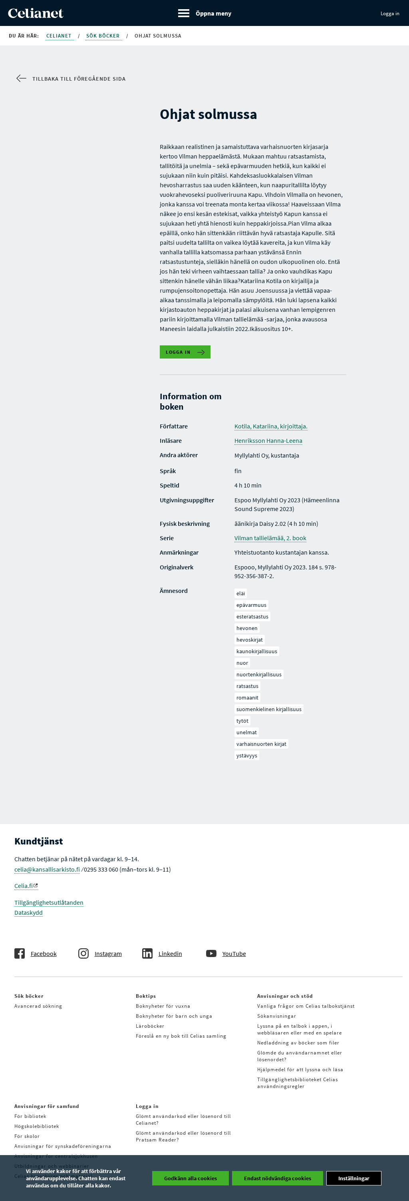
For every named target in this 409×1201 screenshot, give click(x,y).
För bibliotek (30, 1116)
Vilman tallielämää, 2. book (270, 538)
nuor (242, 662)
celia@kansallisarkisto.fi (47, 869)
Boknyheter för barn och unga (174, 1016)
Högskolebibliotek (36, 1126)
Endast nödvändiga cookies (277, 1178)
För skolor (27, 1136)
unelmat (246, 732)
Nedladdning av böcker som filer (298, 1042)
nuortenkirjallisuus (259, 674)
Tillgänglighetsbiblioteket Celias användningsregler (297, 1083)
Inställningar (353, 1178)
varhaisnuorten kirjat (261, 743)
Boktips (146, 996)
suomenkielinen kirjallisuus (269, 709)
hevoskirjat (249, 639)
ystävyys (246, 755)
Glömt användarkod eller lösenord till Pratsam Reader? (183, 1136)
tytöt (242, 720)
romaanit (247, 697)
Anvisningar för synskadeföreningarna (62, 1146)
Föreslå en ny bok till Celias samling (181, 1036)
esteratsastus (252, 616)
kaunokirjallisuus (256, 651)
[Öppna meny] (204, 13)
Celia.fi (23, 886)
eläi (240, 593)
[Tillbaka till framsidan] (36, 15)
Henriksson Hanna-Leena (268, 440)
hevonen (247, 628)
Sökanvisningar (276, 1016)
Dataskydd (28, 912)
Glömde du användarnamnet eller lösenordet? (299, 1056)
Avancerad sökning (38, 1006)
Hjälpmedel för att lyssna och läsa (300, 1069)
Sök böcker (103, 35)
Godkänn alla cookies (190, 1178)
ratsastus (247, 686)
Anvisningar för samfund (46, 1106)
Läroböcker (150, 1026)
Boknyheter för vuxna (163, 1006)
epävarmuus (251, 604)
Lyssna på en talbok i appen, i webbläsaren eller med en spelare (299, 1029)
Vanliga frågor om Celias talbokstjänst (306, 1006)
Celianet (59, 35)
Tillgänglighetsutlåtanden (48, 902)
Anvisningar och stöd (285, 996)
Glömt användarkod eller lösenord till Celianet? (183, 1119)
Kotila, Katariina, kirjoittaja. (271, 426)
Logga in (390, 13)
